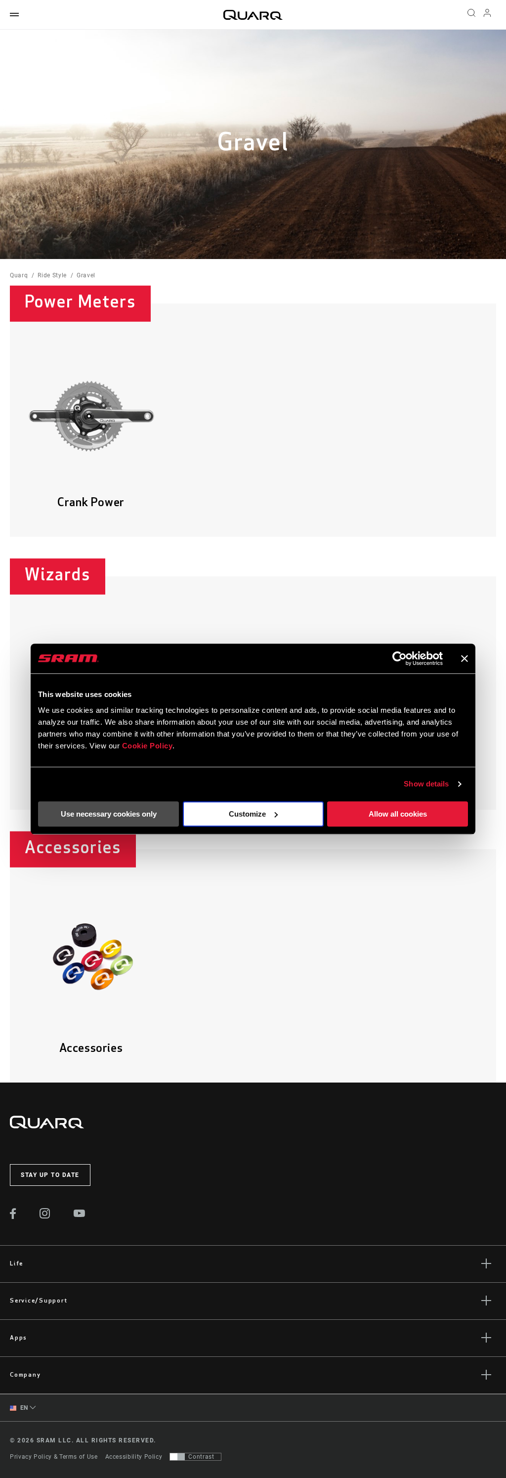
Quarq (19, 275)
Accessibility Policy (134, 1456)
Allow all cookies (398, 814)
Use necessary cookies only (109, 814)
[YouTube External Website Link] (79, 1214)
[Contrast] (177, 1456)
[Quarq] (253, 14)
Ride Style (52, 275)
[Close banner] (464, 658)
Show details (426, 784)
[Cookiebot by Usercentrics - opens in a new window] (399, 658)
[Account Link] (487, 15)
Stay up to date (50, 1175)
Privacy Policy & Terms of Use (54, 1456)
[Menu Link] (14, 15)
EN (23, 1407)
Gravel (86, 275)
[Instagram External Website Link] (45, 1216)
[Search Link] (471, 15)
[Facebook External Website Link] (13, 1216)
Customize (247, 814)
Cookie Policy (147, 745)
